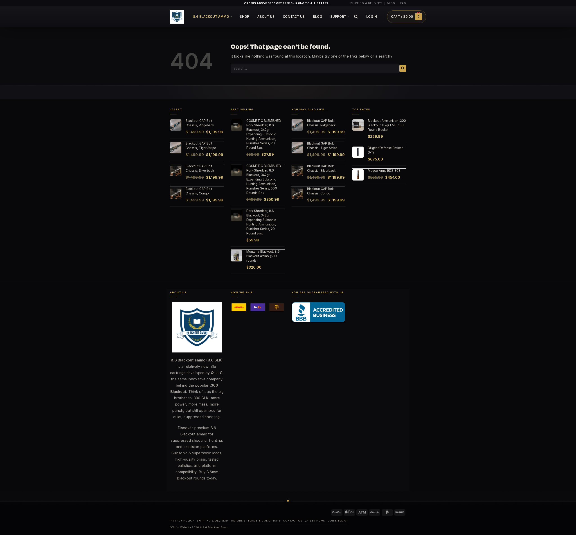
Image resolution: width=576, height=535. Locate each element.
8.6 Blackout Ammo (211, 16)
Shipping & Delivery (366, 3)
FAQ (403, 3)
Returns (238, 520)
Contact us (294, 16)
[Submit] (402, 68)
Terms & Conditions (264, 520)
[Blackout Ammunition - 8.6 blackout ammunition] (177, 17)
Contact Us (292, 520)
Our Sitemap (338, 520)
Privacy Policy (182, 520)
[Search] (356, 16)
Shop (244, 16)
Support (338, 16)
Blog (391, 3)
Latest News (315, 520)
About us (266, 16)
